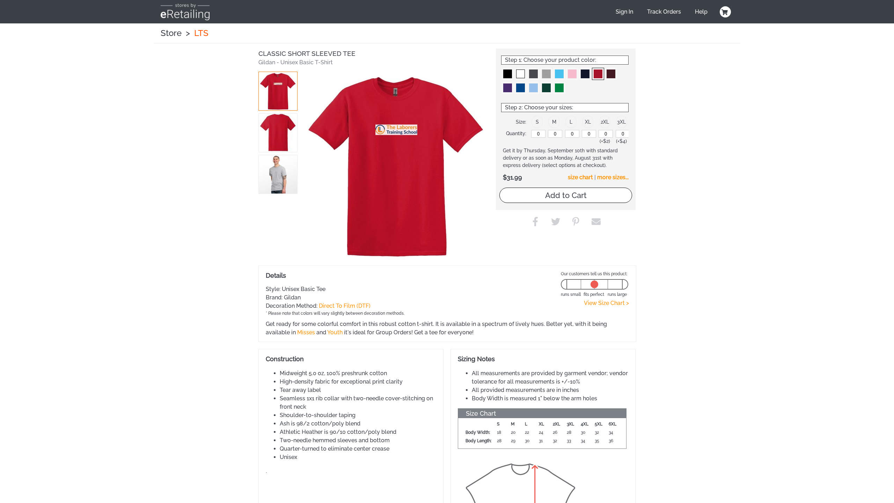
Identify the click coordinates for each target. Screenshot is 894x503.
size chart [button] (580, 177)
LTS (201, 33)
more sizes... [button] (613, 177)
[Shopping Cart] (724, 11)
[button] (278, 91)
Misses (306, 332)
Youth (335, 332)
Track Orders (664, 11)
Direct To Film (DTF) (345, 305)
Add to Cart (566, 195)
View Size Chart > (606, 303)
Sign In (624, 11)
